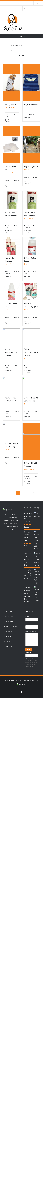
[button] (8, 120)
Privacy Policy (8, 631)
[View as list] (23, 56)
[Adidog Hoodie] (11, 82)
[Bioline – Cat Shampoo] (11, 246)
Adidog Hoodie (10, 104)
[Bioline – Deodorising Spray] (31, 291)
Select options (8, 115)
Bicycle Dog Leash (31, 167)
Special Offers (9, 617)
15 (33, 493)
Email (28, 624)
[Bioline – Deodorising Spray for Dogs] (31, 337)
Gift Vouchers (8, 622)
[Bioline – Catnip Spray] (11, 291)
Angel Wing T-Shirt (31, 104)
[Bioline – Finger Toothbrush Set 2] (11, 385)
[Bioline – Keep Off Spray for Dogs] (11, 431)
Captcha (29, 652)
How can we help (31, 631)
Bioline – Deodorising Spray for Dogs (31, 352)
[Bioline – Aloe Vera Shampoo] (31, 200)
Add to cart (27, 178)
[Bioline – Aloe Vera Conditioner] (11, 200)
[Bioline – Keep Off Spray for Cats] (31, 385)
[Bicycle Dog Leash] (31, 144)
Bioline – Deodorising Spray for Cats (11, 352)
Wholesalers (8, 636)
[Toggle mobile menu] (39, 15)
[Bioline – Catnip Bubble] (31, 246)
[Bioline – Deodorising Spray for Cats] (11, 337)
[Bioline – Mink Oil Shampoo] (31, 441)
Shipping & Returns (11, 626)
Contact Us (8, 646)
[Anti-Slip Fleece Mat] (11, 144)
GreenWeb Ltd (33, 680)
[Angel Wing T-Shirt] (31, 82)
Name (28, 616)
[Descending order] (32, 45)
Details (17, 115)
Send (28, 649)
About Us (7, 641)
